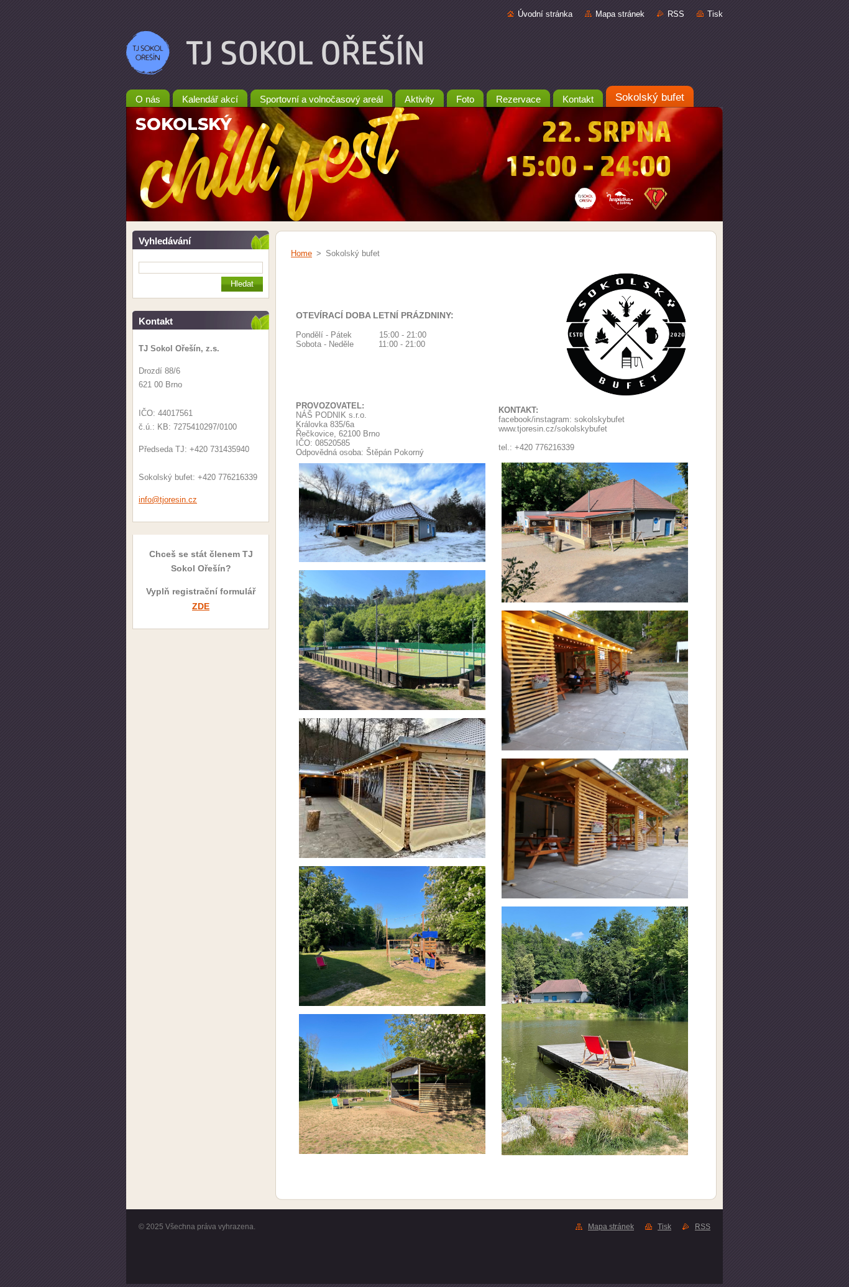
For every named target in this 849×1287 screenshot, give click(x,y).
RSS (676, 14)
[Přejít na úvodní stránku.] (424, 55)
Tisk (715, 14)
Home (301, 253)
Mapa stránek (620, 14)
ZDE (200, 606)
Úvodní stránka (545, 14)
